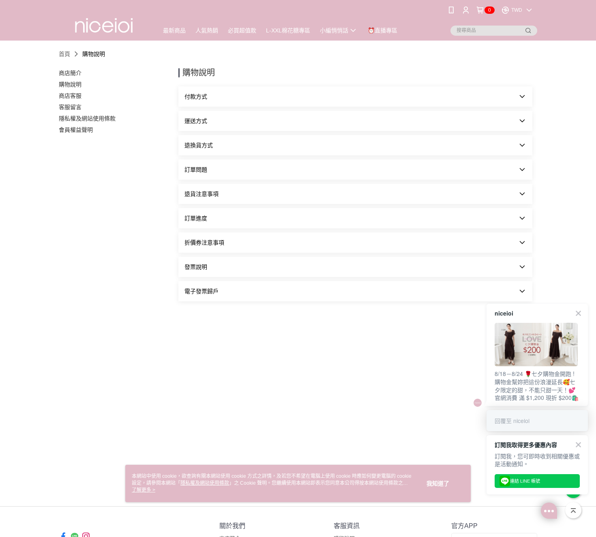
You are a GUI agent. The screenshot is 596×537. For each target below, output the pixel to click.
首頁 (64, 54)
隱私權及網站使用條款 (204, 483)
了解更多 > (143, 490)
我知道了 (438, 483)
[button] (355, 96)
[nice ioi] (104, 21)
